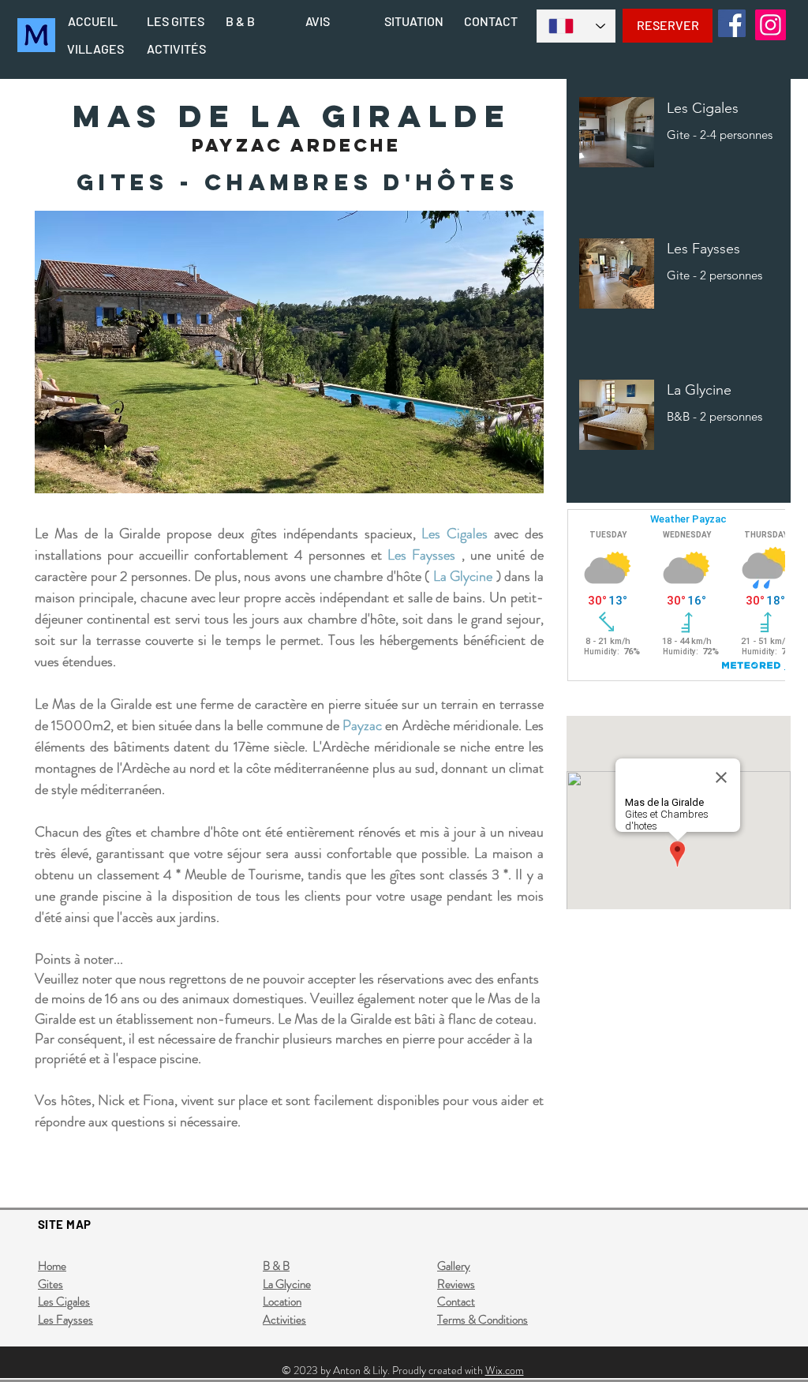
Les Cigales (454, 533)
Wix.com (504, 1370)
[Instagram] (770, 24)
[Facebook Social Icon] (732, 23)
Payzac (362, 725)
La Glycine (463, 576)
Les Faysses (421, 555)
